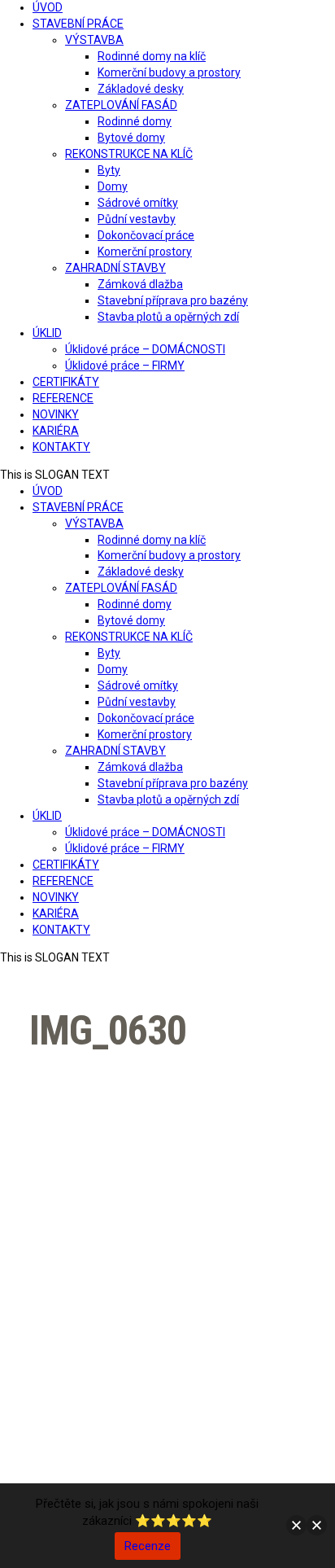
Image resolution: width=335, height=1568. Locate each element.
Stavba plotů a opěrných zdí (168, 316)
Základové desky (141, 88)
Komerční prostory (145, 251)
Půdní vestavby (137, 219)
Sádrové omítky (138, 202)
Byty (109, 170)
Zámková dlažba (140, 284)
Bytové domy (131, 137)
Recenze (147, 1546)
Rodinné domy (135, 121)
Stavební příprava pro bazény (173, 300)
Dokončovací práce (146, 235)
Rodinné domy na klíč (152, 56)
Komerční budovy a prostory (169, 72)
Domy (113, 186)
